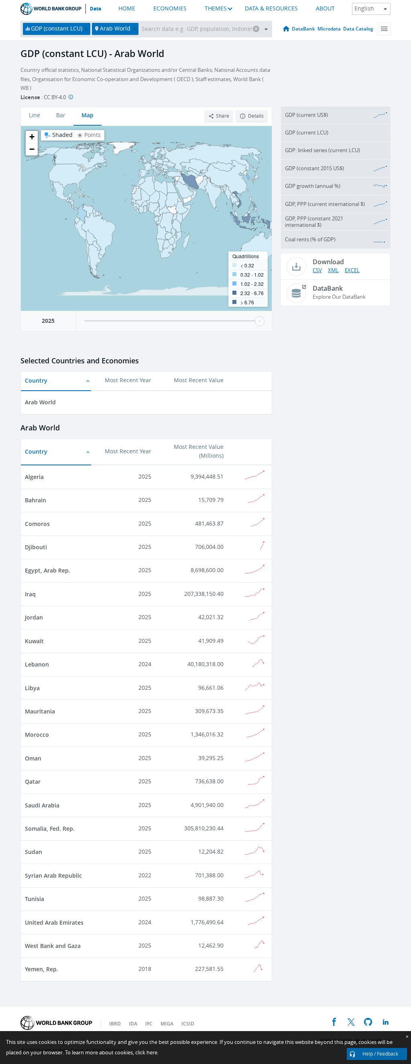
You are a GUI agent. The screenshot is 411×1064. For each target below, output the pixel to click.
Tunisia (34, 899)
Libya (32, 688)
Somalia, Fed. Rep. (50, 828)
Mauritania (40, 711)
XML (333, 270)
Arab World (40, 402)
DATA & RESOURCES (271, 8)
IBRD (115, 1023)
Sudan (33, 852)
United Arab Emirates (54, 922)
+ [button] (32, 137)
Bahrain (35, 500)
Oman (33, 758)
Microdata (329, 28)
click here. (147, 1053)
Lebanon (37, 664)
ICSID (187, 1023)
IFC (149, 1023)
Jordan (34, 617)
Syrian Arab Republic (53, 875)
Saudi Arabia (42, 805)
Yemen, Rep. (41, 969)
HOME (126, 8)
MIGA (167, 1023)
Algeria (34, 477)
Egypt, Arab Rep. (47, 570)
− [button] (32, 149)
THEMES (216, 8)
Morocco (37, 734)
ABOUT (325, 8)
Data (95, 9)
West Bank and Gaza (53, 946)
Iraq (30, 594)
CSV (317, 270)
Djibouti (36, 547)
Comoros (37, 524)
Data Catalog (358, 28)
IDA (133, 1023)
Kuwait (34, 641)
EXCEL (352, 270)
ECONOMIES (170, 8)
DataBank (303, 28)
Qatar (33, 781)
